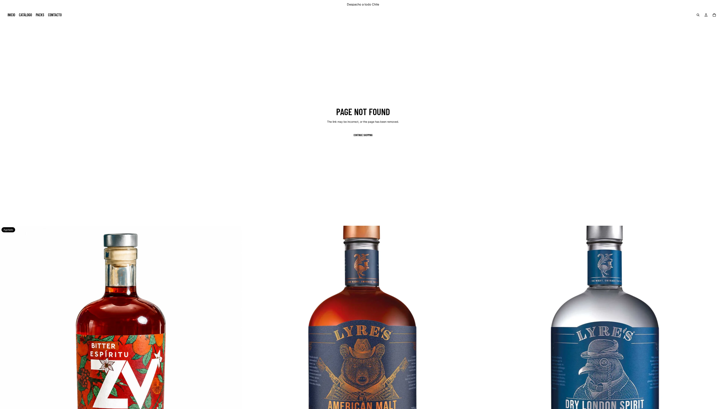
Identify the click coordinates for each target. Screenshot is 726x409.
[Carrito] (714, 15)
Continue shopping (363, 135)
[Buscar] (698, 15)
